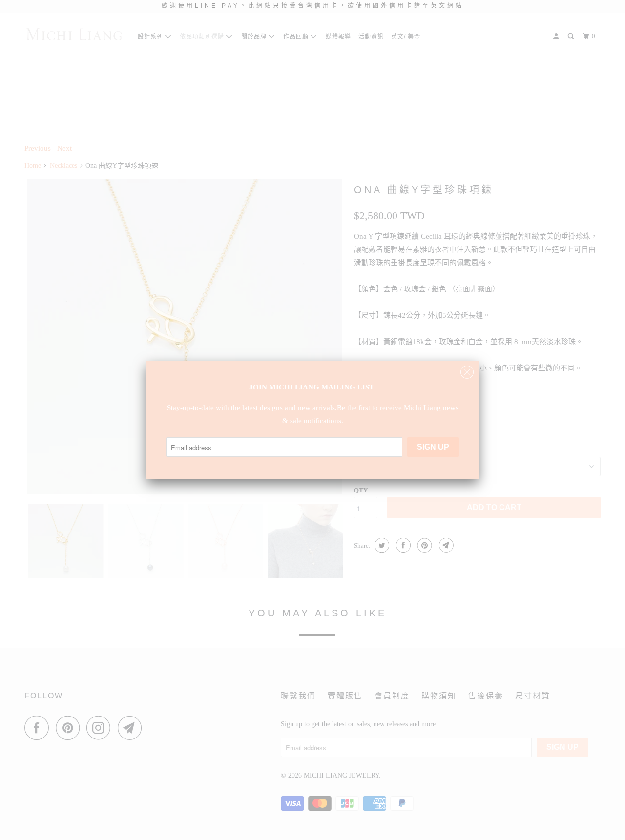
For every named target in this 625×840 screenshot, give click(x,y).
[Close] (467, 370)
